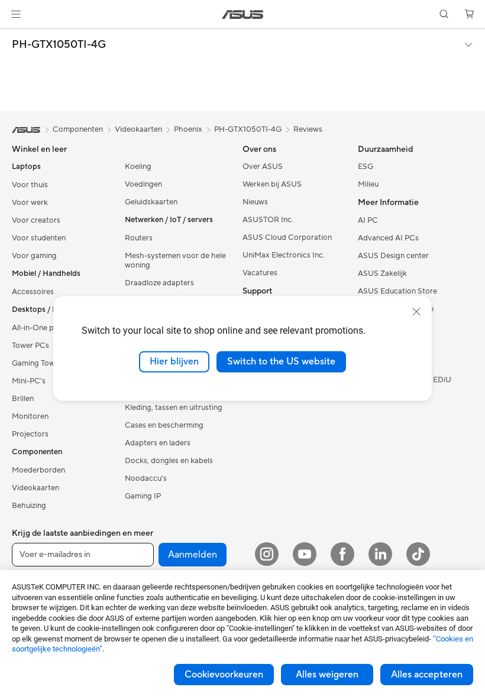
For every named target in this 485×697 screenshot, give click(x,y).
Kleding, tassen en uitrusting (173, 407)
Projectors (30, 434)
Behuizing (29, 505)
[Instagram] (267, 554)
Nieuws (255, 202)
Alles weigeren (327, 674)
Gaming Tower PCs (45, 363)
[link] (243, 14)
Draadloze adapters (159, 283)
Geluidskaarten (151, 202)
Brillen (23, 398)
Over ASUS (262, 166)
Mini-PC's (29, 381)
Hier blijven (174, 361)
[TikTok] (418, 554)
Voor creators (36, 220)
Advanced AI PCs (388, 238)
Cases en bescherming (164, 425)
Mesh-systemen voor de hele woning (175, 260)
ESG (365, 166)
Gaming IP (143, 496)
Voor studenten (39, 238)
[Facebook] (342, 554)
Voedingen (143, 184)
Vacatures (259, 273)
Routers (139, 238)
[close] (416, 312)
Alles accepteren (427, 674)
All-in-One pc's (37, 328)
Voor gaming (34, 255)
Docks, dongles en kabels (169, 460)
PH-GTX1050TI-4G (59, 44)
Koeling (138, 166)
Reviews (307, 129)
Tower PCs (30, 345)
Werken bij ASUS (272, 184)
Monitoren (30, 416)
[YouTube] (304, 554)
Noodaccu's (146, 478)
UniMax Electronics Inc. (283, 255)
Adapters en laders (157, 443)
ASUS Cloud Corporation (287, 237)
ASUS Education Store (397, 291)
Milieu (368, 184)
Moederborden (38, 470)
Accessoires (33, 292)
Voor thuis (30, 185)
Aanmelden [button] (192, 555)
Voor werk (30, 202)
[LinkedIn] (380, 554)
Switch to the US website (281, 361)
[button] (16, 14)
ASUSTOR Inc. (267, 219)
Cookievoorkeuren (224, 674)
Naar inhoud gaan (14, 36)
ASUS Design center (393, 255)
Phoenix (188, 129)
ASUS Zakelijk (382, 273)
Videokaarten (35, 488)
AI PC (368, 220)
